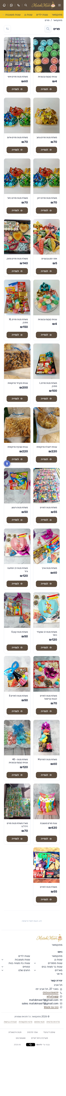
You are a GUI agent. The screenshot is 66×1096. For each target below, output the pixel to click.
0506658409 (50, 993)
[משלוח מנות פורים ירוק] (46, 176)
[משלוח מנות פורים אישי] (17, 55)
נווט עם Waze (51, 1007)
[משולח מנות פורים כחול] (17, 176)
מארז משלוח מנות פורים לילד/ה (17, 825)
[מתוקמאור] (49, 938)
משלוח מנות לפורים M (47, 759)
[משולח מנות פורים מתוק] (17, 237)
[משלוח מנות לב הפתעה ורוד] (17, 546)
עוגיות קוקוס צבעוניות (47, 76)
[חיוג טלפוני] (18, 5)
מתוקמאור (57, 14)
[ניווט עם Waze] (4, 5)
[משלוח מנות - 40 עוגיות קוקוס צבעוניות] (17, 737)
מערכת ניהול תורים (39, 1038)
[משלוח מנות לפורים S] (17, 674)
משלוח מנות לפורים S (18, 695)
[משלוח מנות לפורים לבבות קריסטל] (46, 674)
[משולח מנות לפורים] (46, 865)
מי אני (59, 973)
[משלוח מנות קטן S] (17, 610)
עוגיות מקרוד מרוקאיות (18, 383)
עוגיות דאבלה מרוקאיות (47, 447)
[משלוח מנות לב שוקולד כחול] (46, 610)
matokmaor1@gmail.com (43, 1000)
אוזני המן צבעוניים (49, 258)
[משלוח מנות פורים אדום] (17, 115)
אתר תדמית (32, 1032)
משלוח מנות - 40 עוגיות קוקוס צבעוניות (18, 761)
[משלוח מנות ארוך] (46, 546)
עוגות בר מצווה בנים (52, 966)
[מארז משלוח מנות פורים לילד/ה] (17, 801)
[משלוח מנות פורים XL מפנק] (17, 297)
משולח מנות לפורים (48, 887)
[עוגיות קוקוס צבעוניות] (46, 55)
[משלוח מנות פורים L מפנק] (46, 361)
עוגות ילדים (42, 14)
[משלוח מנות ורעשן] (17, 485)
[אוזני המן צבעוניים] (46, 237)
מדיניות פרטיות (53, 1021)
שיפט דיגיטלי (49, 1032)
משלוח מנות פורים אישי (18, 76)
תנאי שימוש (39, 1021)
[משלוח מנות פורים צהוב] (46, 115)
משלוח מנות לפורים (48, 507)
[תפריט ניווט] (59, 5)
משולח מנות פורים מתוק (17, 258)
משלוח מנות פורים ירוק (47, 198)
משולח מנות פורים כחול (17, 198)
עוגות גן (28, 14)
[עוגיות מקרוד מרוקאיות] (17, 361)
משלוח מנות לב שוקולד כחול (47, 633)
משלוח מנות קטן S (19, 632)
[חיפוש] (47, 28)
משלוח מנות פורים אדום (17, 137)
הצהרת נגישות (10, 1021)
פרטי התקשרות (25, 1021)
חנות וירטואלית (14, 1032)
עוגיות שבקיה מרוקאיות (18, 447)
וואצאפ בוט (20, 1038)
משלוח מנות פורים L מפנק (48, 385)
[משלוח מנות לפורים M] (46, 737)
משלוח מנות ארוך (49, 568)
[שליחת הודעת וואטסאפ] (11, 5)
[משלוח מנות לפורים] (46, 485)
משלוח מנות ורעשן (20, 507)
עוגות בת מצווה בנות (19, 963)
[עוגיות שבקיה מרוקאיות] (17, 425)
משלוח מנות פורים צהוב (47, 137)
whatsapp (52, 996)
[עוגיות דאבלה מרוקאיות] (46, 425)
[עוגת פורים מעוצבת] (46, 801)
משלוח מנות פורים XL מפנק (18, 321)
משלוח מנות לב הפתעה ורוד (17, 570)
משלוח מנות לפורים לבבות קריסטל (48, 697)
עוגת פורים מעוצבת (48, 823)
